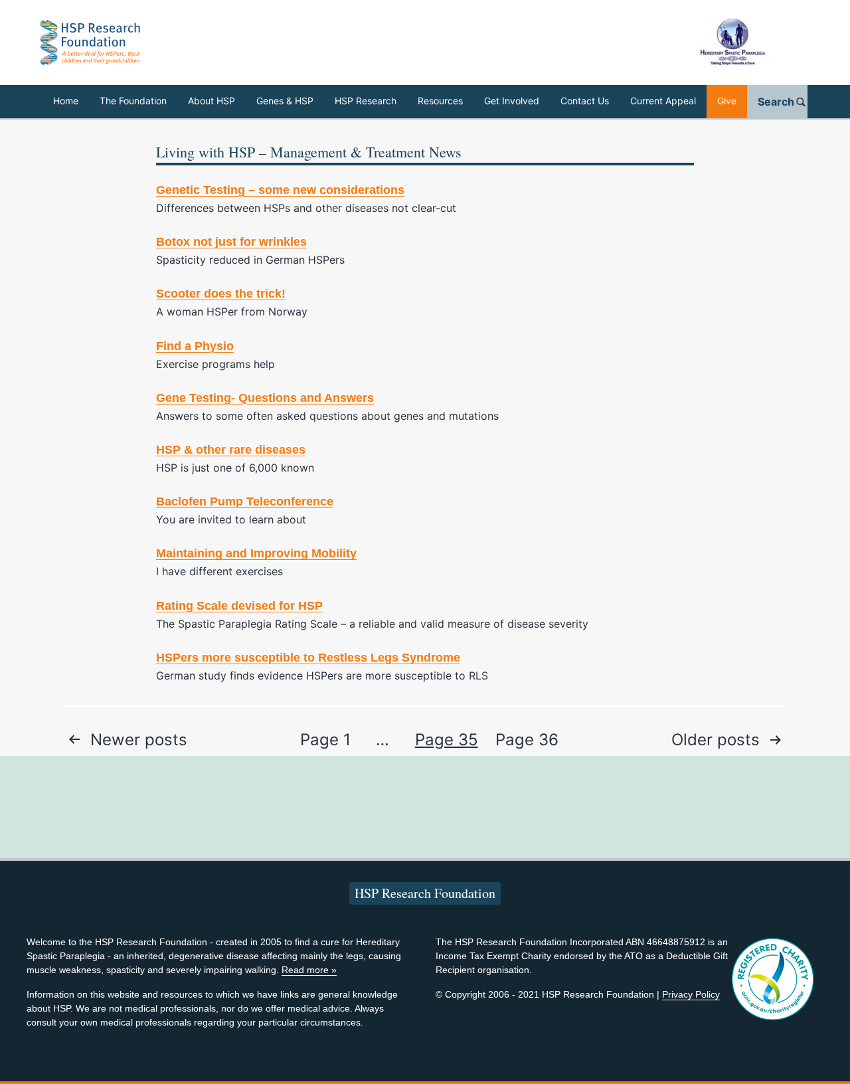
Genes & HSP (284, 100)
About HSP (211, 100)
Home (65, 100)
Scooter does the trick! (221, 293)
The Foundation (133, 100)
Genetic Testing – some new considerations (280, 190)
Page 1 (325, 739)
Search (776, 101)
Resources (440, 100)
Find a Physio (195, 346)
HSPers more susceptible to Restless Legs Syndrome (308, 657)
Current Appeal (663, 100)
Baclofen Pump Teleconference (244, 501)
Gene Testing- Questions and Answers (265, 398)
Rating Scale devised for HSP (239, 605)
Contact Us (584, 100)
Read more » (309, 969)
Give (726, 100)
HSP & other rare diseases (230, 449)
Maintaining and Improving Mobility (256, 553)
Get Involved (511, 100)
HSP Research (365, 100)
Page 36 (526, 739)
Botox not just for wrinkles (231, 241)
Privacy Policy (691, 994)
